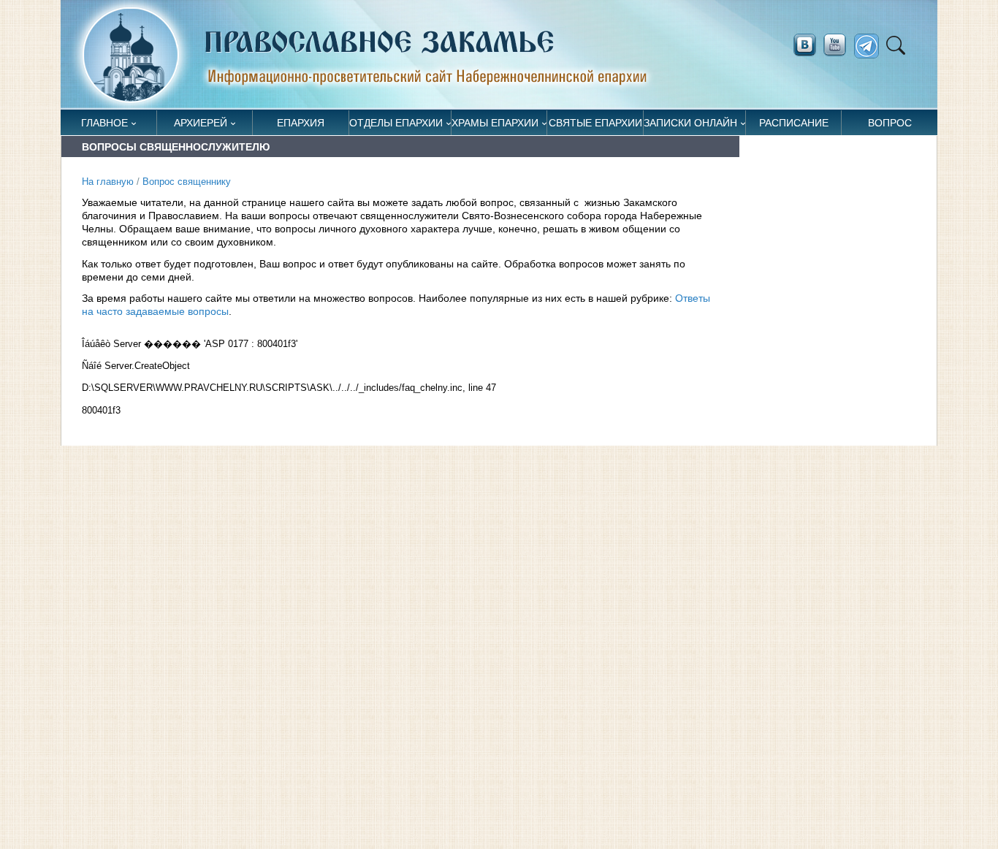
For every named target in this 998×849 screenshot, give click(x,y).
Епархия (300, 123)
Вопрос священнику (890, 126)
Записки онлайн (690, 123)
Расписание (794, 123)
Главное (104, 123)
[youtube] (838, 45)
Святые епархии (595, 123)
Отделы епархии (396, 123)
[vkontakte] (804, 45)
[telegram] (870, 46)
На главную (108, 182)
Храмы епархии (495, 123)
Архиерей (200, 123)
